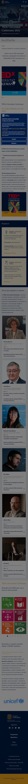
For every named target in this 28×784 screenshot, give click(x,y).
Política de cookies (15, 128)
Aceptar (14, 139)
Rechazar (14, 143)
